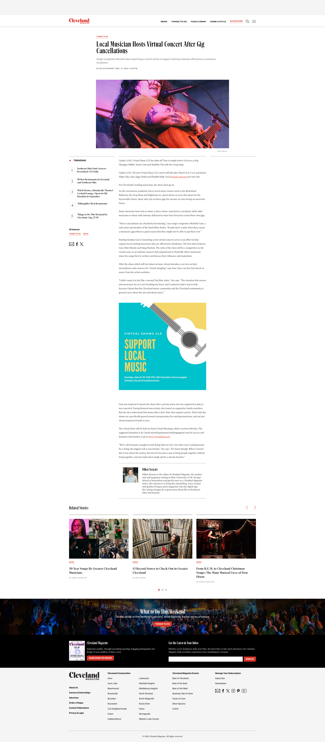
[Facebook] (223, 690)
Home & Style (218, 21)
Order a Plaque (76, 703)
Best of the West (180, 688)
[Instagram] (233, 690)
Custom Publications (79, 708)
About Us (73, 687)
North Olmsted (146, 693)
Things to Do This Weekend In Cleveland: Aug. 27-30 (92, 216)
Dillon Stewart (106, 68)
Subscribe (236, 21)
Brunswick (112, 703)
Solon (141, 708)
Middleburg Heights (148, 688)
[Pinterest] (238, 690)
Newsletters (220, 683)
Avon (110, 678)
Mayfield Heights (147, 683)
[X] (228, 690)
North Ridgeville (146, 698)
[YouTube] (244, 690)
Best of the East (179, 683)
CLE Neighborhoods (117, 708)
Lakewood (144, 678)
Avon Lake (112, 683)
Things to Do (179, 21)
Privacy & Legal (76, 713)
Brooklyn (112, 698)
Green (110, 714)
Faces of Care (178, 698)
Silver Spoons (178, 703)
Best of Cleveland (180, 678)
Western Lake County (149, 719)
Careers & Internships (79, 692)
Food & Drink (198, 21)
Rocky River (144, 703)
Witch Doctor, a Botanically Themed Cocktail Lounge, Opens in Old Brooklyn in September (95, 193)
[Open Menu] (254, 22)
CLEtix (175, 708)
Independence (114, 719)
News (164, 21)
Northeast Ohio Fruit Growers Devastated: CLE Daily (91, 170)
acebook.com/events (179, 176)
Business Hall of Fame (182, 693)
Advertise (74, 697)
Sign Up (250, 659)
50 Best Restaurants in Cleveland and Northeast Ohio (93, 181)
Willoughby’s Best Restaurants (92, 204)
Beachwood (113, 688)
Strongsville (144, 714)
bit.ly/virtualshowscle (159, 436)
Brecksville (113, 693)
